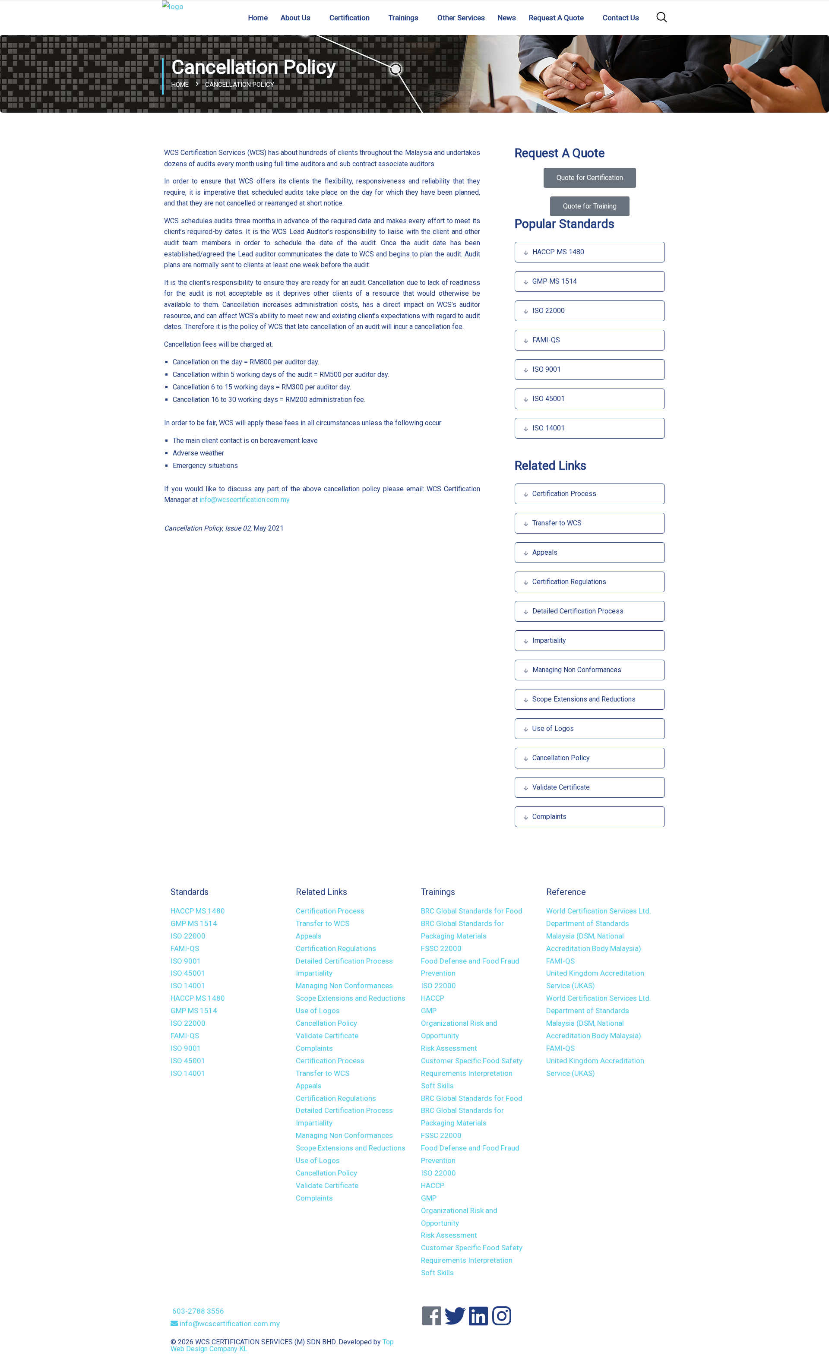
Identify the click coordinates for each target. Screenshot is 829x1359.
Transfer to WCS (557, 523)
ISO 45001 (548, 399)
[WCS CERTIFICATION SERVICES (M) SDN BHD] (173, 17)
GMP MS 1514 (554, 281)
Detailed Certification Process (577, 611)
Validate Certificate (561, 787)
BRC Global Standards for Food (471, 911)
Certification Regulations (569, 582)
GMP (429, 1010)
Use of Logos (553, 728)
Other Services (461, 17)
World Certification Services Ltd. (598, 911)
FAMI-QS (546, 340)
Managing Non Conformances (576, 670)
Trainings (403, 17)
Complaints (549, 816)
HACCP (432, 998)
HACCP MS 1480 (558, 252)
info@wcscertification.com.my (244, 500)
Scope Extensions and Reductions (584, 699)
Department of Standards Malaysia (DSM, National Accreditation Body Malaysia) (593, 936)
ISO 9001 (546, 369)
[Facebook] (432, 1316)
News (507, 17)
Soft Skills (437, 1085)
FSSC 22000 (441, 948)
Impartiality (549, 640)
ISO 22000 (548, 311)
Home (258, 17)
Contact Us (621, 17)
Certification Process (564, 494)
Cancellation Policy (561, 758)
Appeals (544, 552)
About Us (295, 17)
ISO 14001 (548, 428)
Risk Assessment (449, 1048)
